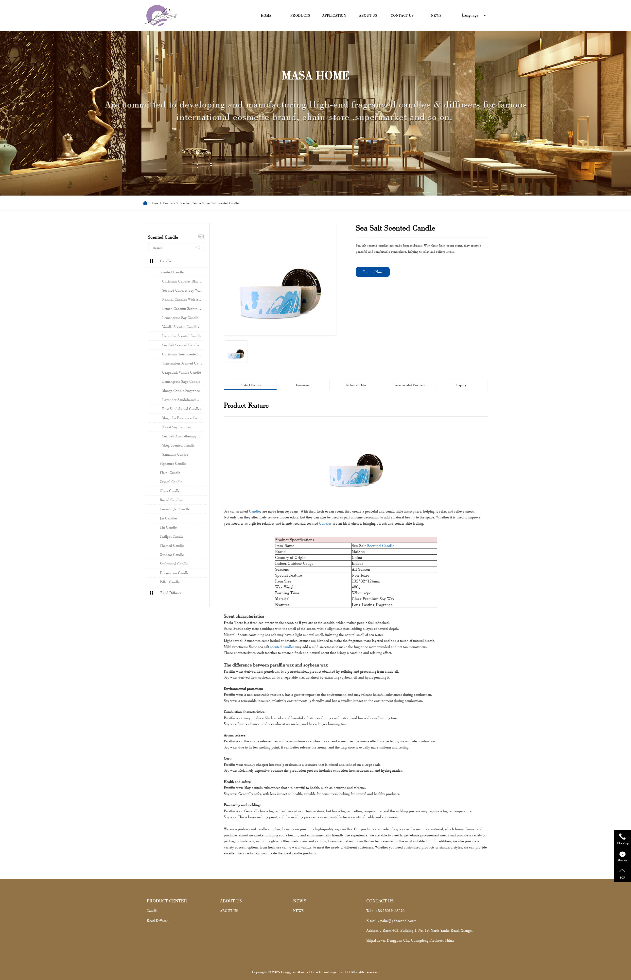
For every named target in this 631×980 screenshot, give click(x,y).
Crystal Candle (171, 481)
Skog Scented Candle (178, 445)
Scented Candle (190, 203)
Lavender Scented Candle (181, 335)
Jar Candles (168, 518)
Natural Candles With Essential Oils (183, 299)
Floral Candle (170, 472)
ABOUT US (368, 15)
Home (154, 203)
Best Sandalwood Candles (181, 408)
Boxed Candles (171, 500)
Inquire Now (372, 271)
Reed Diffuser (170, 592)
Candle (165, 261)
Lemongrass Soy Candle (180, 317)
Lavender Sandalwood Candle (183, 399)
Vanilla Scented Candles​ (180, 326)
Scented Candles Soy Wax (181, 290)
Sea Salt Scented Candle (180, 345)
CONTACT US (402, 15)
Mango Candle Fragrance (181, 390)
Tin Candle (168, 527)
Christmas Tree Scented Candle (183, 354)
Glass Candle (170, 490)
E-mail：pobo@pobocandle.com (391, 920)
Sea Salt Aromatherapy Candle (183, 436)
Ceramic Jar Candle (175, 509)
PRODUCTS (300, 15)
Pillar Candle (170, 582)
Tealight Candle (171, 536)
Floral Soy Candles (176, 427)
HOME (266, 15)
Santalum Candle (175, 454)
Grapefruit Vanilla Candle (181, 372)
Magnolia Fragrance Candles (183, 417)
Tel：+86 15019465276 (385, 910)
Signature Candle (173, 463)
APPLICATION (334, 15)
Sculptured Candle (174, 563)
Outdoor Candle (172, 554)
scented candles (282, 646)
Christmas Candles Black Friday (183, 281)
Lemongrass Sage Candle (181, 381)
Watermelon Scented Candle (183, 363)
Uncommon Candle (174, 572)
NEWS (436, 15)
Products (169, 203)
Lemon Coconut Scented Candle (183, 308)
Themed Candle (172, 545)
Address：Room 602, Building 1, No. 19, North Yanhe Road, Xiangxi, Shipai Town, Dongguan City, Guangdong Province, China (419, 935)
